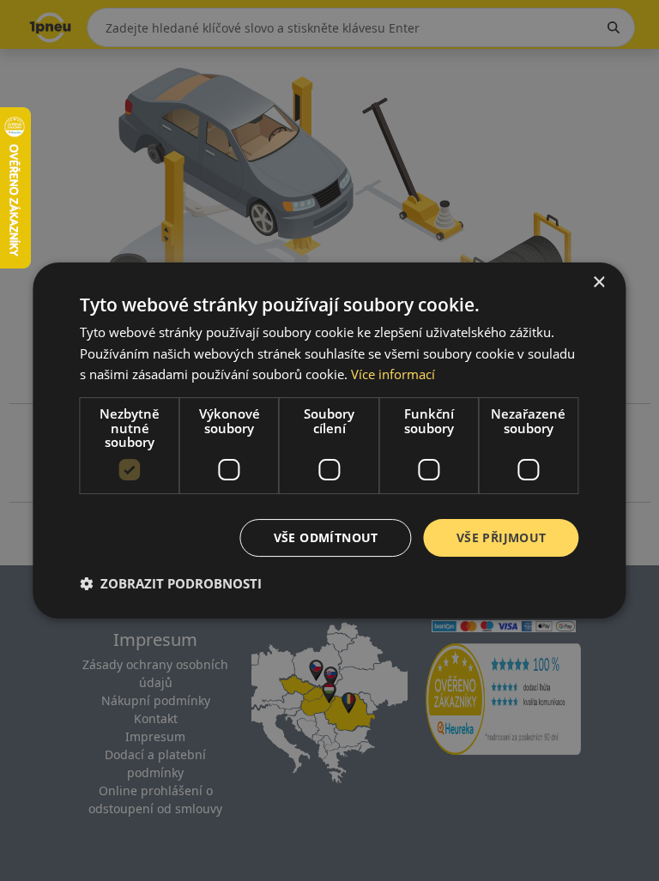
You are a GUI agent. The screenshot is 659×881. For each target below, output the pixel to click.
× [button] (598, 282)
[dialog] (329, 440)
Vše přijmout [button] (501, 537)
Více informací (393, 374)
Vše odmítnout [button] (326, 537)
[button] (171, 583)
